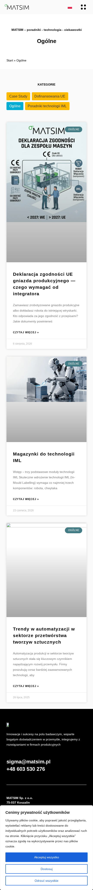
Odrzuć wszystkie (46, 880)
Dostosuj (47, 869)
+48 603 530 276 (25, 769)
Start (9, 60)
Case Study (18, 96)
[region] (46, 847)
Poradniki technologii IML (47, 106)
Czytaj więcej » (26, 332)
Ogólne (15, 106)
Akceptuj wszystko (46, 857)
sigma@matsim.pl (28, 762)
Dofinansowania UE (49, 96)
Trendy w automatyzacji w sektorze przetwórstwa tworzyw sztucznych (44, 635)
